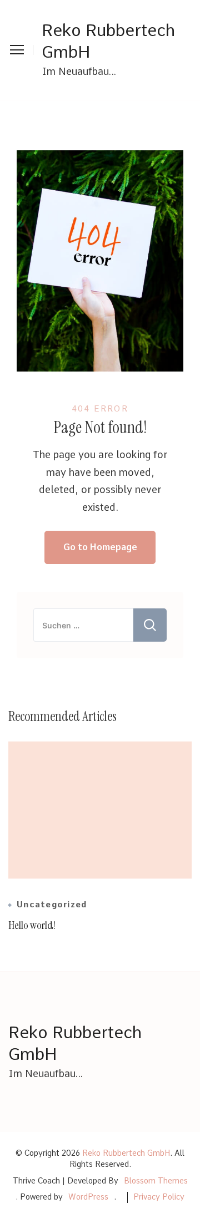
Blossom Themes (156, 1180)
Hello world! (32, 925)
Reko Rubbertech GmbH (108, 41)
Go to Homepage (100, 547)
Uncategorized (52, 905)
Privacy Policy (158, 1196)
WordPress (88, 1196)
